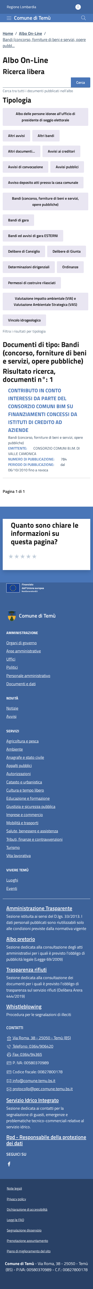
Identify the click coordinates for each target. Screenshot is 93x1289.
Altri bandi (46, 135)
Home (8, 33)
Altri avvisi (16, 135)
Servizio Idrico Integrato (32, 1100)
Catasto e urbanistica (24, 782)
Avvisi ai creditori (61, 151)
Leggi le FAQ (15, 1219)
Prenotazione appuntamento (27, 1240)
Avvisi (11, 716)
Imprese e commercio (24, 815)
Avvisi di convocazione (25, 167)
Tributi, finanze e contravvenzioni (34, 839)
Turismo (13, 847)
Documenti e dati (21, 684)
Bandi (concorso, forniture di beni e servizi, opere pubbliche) (45, 201)
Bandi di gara (18, 220)
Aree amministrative (23, 651)
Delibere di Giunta (67, 251)
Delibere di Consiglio (24, 251)
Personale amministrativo (28, 676)
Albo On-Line (30, 33)
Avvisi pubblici (67, 167)
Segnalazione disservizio (24, 1230)
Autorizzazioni (18, 774)
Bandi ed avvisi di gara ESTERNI (33, 235)
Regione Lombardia (21, 7)
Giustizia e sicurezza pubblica (30, 806)
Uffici (10, 659)
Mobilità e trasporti (22, 823)
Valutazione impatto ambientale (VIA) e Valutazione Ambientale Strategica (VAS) (45, 301)
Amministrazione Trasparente (39, 908)
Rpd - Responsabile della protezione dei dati (46, 1140)
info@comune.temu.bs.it (33, 1081)
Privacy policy (16, 1199)
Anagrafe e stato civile (25, 757)
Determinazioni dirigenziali (28, 267)
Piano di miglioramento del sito (29, 1251)
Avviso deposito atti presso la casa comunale (43, 182)
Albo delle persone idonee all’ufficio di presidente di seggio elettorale (45, 116)
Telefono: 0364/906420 (32, 1046)
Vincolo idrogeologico (24, 320)
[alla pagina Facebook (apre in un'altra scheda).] (9, 1164)
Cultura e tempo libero (25, 790)
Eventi (11, 888)
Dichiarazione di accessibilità (27, 1209)
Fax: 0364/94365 (27, 1054)
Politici (12, 667)
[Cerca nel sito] (83, 18)
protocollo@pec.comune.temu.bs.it (42, 1089)
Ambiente (14, 749)
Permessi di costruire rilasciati (32, 282)
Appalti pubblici (19, 765)
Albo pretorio (20, 939)
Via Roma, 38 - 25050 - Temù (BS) (49, 1037)
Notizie (12, 708)
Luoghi (12, 880)
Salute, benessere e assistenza (32, 831)
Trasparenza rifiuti (26, 969)
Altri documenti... (21, 151)
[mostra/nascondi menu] (9, 18)
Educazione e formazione (28, 798)
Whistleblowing (24, 1006)
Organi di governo (21, 643)
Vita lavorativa (18, 856)
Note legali (14, 1188)
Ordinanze (70, 267)
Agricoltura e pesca (22, 741)
